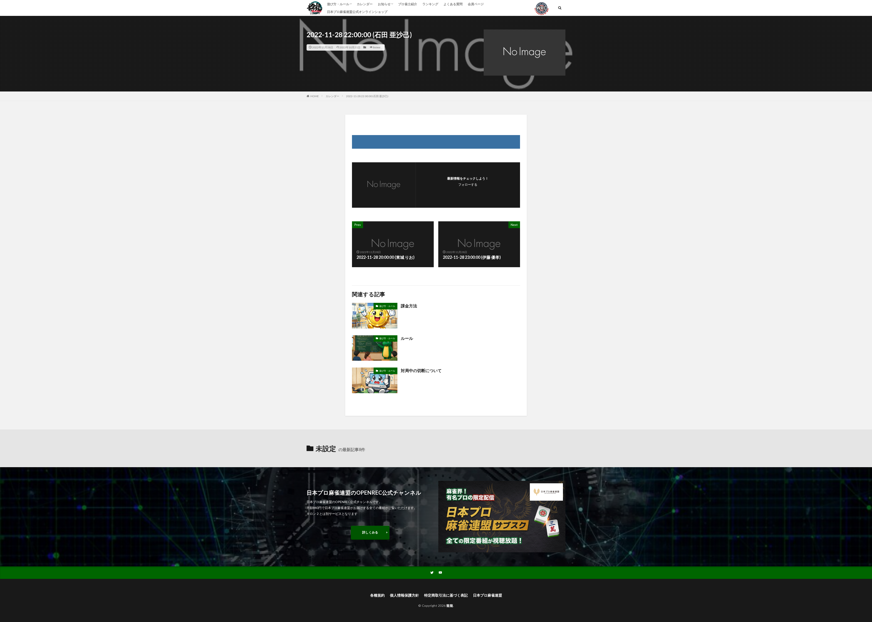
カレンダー (365, 4)
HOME (314, 96)
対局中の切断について (421, 370)
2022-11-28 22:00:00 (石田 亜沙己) (367, 96)
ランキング (430, 4)
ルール (407, 338)
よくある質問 (453, 4)
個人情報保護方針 (404, 595)
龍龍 (449, 605)
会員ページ (476, 4)
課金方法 (409, 305)
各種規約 (377, 595)
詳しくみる (370, 532)
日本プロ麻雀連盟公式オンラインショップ (357, 12)
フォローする (467, 184)
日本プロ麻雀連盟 (487, 595)
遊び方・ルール (338, 4)
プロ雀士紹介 (407, 4)
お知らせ (384, 4)
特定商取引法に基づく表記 (446, 595)
